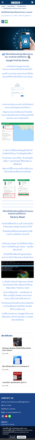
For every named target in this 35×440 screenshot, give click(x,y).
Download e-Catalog (7, 424)
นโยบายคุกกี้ (6, 434)
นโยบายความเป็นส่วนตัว (20, 432)
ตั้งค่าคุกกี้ (12, 437)
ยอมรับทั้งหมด (21, 437)
